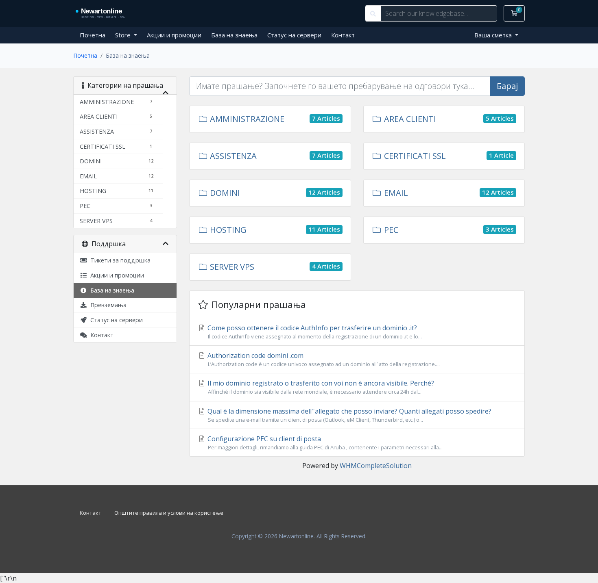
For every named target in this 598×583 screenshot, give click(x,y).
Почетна (92, 35)
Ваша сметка (493, 35)
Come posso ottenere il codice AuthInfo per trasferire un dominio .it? (314, 331)
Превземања (107, 305)
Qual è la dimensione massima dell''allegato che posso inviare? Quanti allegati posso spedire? (348, 415)
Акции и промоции (174, 35)
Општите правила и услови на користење (168, 512)
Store (123, 35)
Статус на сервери (294, 35)
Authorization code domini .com (323, 359)
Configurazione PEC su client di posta (324, 442)
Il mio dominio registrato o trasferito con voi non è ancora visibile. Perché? (320, 387)
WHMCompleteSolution (376, 465)
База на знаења (234, 35)
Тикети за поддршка (119, 260)
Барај (507, 85)
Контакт (343, 35)
